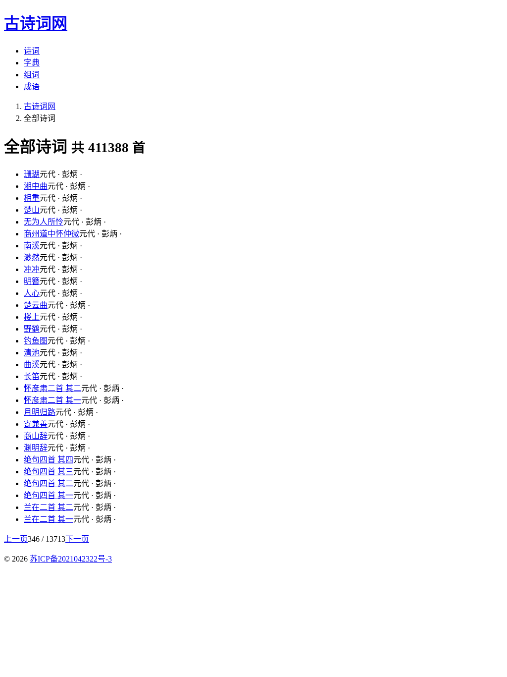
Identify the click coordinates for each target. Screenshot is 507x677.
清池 (32, 352)
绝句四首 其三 (48, 471)
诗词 (32, 51)
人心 (32, 293)
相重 (32, 198)
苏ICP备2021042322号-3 (71, 559)
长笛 (32, 376)
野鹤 (32, 329)
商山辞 (36, 436)
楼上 (32, 317)
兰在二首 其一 (48, 519)
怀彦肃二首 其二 (52, 388)
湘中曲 (36, 186)
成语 (32, 86)
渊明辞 (36, 448)
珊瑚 (32, 174)
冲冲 (32, 269)
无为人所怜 (43, 222)
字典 (32, 62)
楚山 (32, 210)
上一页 (16, 539)
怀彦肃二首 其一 (52, 400)
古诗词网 (39, 106)
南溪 (32, 245)
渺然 (32, 257)
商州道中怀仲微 (51, 233)
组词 (32, 74)
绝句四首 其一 (48, 495)
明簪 (32, 281)
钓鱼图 (36, 341)
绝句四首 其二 (48, 483)
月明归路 (39, 412)
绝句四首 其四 (48, 459)
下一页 (77, 539)
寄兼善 (36, 424)
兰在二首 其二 (48, 507)
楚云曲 (36, 305)
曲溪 (32, 364)
